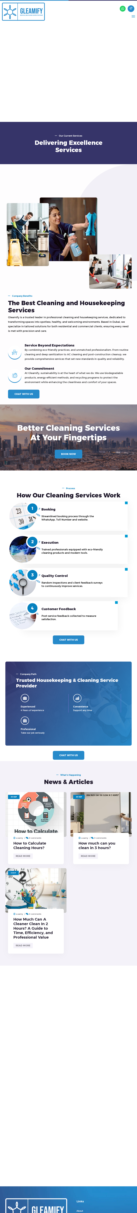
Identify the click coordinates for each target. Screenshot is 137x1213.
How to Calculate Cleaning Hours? (29, 845)
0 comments (35, 838)
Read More (23, 856)
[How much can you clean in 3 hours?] (101, 814)
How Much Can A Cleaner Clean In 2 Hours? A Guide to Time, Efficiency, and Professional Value (33, 928)
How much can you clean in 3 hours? (97, 845)
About (80, 1211)
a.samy (19, 838)
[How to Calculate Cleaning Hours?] (35, 814)
